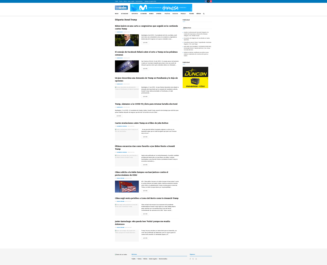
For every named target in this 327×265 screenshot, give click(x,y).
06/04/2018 (129, 178)
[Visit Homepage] (121, 8)
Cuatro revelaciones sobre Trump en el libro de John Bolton (141, 123)
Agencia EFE (120, 32)
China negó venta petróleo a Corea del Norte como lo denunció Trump (146, 198)
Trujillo (116, 1)
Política (167, 13)
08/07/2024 (127, 32)
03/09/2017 (129, 227)
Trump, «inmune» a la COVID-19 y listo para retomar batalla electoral (146, 104)
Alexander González (122, 126)
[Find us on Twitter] (208, 1)
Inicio (117, 13)
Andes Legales (131, 1)
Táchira (121, 1)
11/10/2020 (127, 107)
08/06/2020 (131, 152)
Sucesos (175, 13)
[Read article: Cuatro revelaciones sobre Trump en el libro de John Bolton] (127, 135)
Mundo (151, 13)
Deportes (135, 13)
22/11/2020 (127, 84)
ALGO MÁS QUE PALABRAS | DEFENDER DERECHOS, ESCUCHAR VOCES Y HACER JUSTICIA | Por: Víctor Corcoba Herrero (197, 48)
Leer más (146, 42)
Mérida (125, 1)
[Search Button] (203, 14)
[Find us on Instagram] (211, 1)
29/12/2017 (128, 201)
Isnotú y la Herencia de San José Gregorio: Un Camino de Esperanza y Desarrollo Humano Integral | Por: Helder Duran (196, 34)
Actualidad (124, 13)
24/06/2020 (131, 126)
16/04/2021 (127, 58)
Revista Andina (139, 1)
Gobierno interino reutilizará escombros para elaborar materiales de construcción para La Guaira (196, 54)
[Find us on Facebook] (206, 1)
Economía (144, 13)
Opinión (158, 13)
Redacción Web (120, 178)
